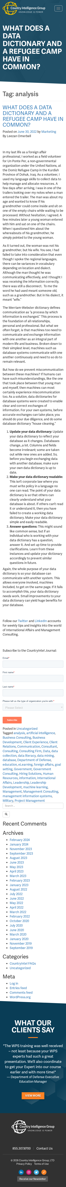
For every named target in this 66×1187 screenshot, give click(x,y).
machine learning (35, 787)
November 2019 (21, 943)
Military (8, 801)
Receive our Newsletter (32, 1179)
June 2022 (17, 898)
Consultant (49, 746)
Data (46, 751)
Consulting (10, 751)
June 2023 (17, 862)
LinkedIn (41, 621)
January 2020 (19, 939)
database (9, 760)
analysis (19, 733)
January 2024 (19, 844)
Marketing (48, 132)
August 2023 (18, 858)
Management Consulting (40, 791)
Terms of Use (41, 1163)
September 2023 (21, 853)
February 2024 (20, 840)
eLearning (25, 764)
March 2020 (18, 934)
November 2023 (21, 849)
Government (23, 769)
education (10, 764)
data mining (45, 756)
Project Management (30, 801)
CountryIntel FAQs (23, 963)
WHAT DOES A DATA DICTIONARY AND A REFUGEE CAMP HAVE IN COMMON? (33, 116)
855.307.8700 (21, 1148)
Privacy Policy (24, 1163)
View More (33, 1096)
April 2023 (17, 871)
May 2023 (16, 867)
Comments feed (21, 993)
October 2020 (19, 921)
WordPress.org (20, 997)
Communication (28, 746)
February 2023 (20, 880)
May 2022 (16, 903)
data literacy (27, 756)
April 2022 (16, 907)
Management (12, 791)
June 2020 (17, 930)
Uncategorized (27, 729)
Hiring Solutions (30, 774)
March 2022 (18, 912)
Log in (14, 983)
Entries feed (18, 988)
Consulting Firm (30, 751)
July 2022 (16, 894)
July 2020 (16, 925)
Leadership (21, 783)
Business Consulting (17, 738)
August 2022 (18, 889)
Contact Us (44, 1148)
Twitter (23, 621)
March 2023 (18, 876)
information (27, 778)
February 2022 (20, 916)
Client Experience (35, 742)
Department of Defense (34, 760)
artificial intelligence (40, 733)
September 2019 (21, 948)
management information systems (27, 796)
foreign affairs (44, 764)
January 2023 (19, 885)
